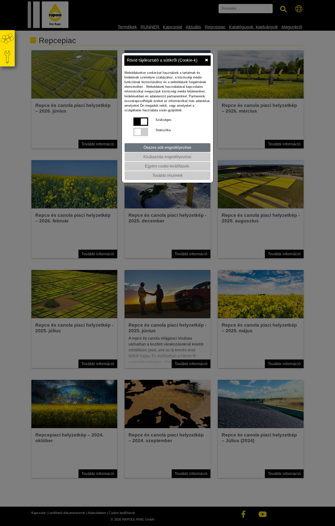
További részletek (167, 175)
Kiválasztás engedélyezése (167, 157)
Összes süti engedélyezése (167, 147)
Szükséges (163, 120)
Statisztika (163, 130)
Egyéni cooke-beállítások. (167, 166)
